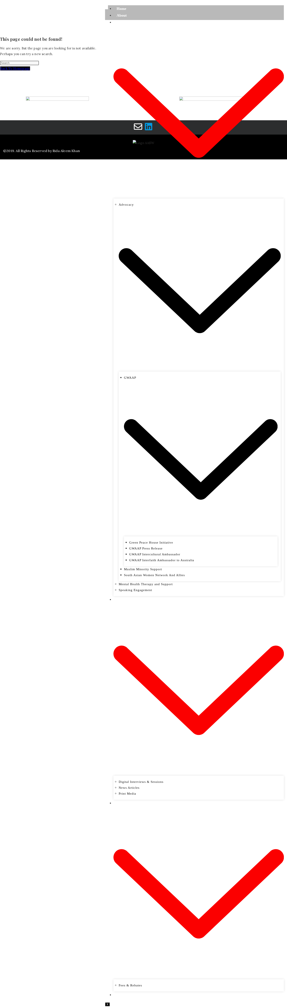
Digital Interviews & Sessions (141, 781)
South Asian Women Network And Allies (154, 575)
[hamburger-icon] (106, 7)
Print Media (127, 793)
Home (121, 9)
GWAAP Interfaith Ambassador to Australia (161, 560)
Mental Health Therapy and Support (146, 584)
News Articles (129, 787)
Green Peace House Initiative (151, 542)
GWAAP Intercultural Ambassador (154, 554)
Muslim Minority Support (143, 569)
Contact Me (126, 995)
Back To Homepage (15, 68)
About (122, 15)
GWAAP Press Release (146, 548)
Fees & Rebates (130, 985)
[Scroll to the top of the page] (1, 166)
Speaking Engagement (135, 590)
